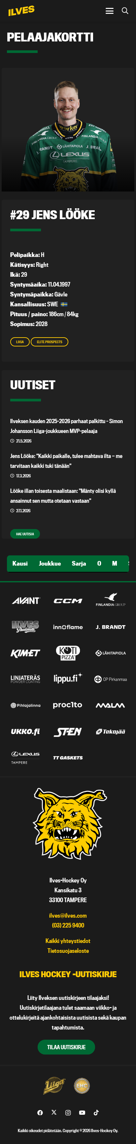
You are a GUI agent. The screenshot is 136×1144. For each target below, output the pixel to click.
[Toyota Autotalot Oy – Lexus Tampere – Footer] (25, 758)
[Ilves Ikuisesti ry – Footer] (25, 627)
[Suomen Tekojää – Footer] (110, 731)
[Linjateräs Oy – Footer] (25, 679)
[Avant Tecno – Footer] (25, 601)
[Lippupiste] (68, 679)
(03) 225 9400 (68, 925)
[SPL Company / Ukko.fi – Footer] (25, 731)
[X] (54, 1113)
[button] (109, 11)
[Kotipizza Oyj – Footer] (68, 653)
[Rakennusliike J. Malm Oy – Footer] (110, 705)
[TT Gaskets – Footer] (68, 758)
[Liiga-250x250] (54, 1085)
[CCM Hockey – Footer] (68, 601)
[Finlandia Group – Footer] (110, 601)
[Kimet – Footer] (25, 653)
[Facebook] (40, 1113)
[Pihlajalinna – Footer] (25, 705)
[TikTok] (96, 1113)
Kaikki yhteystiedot (68, 941)
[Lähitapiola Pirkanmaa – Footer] (110, 653)
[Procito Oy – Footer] (68, 705)
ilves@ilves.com (68, 915)
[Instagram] (68, 1113)
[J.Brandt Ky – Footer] (110, 627)
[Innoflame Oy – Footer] (68, 627)
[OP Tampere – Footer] (110, 679)
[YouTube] (82, 1113)
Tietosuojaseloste (68, 950)
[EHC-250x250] (81, 1085)
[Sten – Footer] (68, 731)
